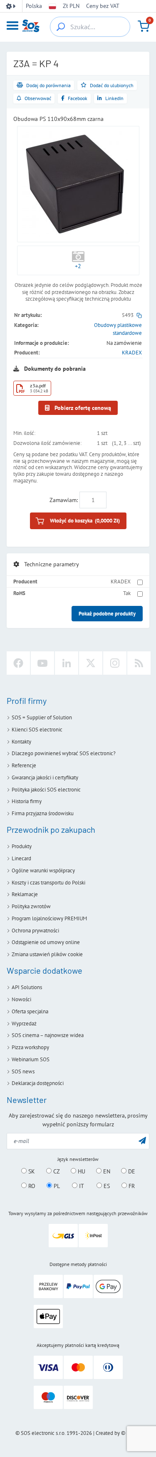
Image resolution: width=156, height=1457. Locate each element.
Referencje (24, 765)
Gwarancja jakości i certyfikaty (45, 777)
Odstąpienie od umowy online (46, 942)
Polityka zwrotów (31, 906)
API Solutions (27, 987)
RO (31, 1186)
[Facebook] (18, 663)
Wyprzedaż (24, 1023)
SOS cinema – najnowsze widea (48, 1035)
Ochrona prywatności (35, 930)
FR (131, 1186)
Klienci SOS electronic (37, 729)
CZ (56, 1171)
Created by (108, 1433)
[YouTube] (42, 663)
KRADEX (132, 352)
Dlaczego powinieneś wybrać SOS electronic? (64, 753)
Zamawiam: (64, 500)
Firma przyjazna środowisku (43, 813)
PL (56, 1186)
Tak (127, 593)
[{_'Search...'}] (61, 27)
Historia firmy (27, 801)
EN (106, 1171)
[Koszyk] (143, 26)
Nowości (21, 999)
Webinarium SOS (31, 1059)
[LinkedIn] (66, 663)
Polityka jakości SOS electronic (46, 789)
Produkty (22, 846)
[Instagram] (114, 663)
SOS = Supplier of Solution (42, 717)
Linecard (21, 858)
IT (80, 1186)
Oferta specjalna (30, 1011)
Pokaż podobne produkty (107, 613)
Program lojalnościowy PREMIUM (49, 918)
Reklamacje (25, 894)
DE (130, 1171)
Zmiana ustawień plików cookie (47, 954)
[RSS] (139, 663)
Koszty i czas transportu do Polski (48, 882)
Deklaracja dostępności (38, 1083)
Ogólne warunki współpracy (43, 870)
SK (31, 1171)
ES (106, 1186)
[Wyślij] (142, 1140)
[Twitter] (90, 663)
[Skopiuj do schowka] (139, 315)
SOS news (23, 1071)
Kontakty (21, 741)
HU (80, 1171)
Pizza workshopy (30, 1047)
